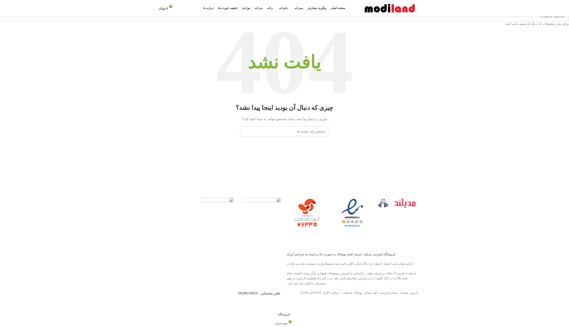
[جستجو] (184, 8)
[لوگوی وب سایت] (390, 8)
